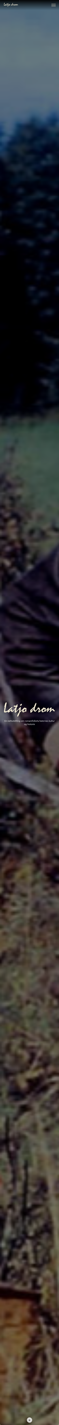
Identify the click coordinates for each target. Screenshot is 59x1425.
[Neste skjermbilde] (29, 1420)
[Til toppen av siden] (55, 1379)
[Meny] (53, 5)
